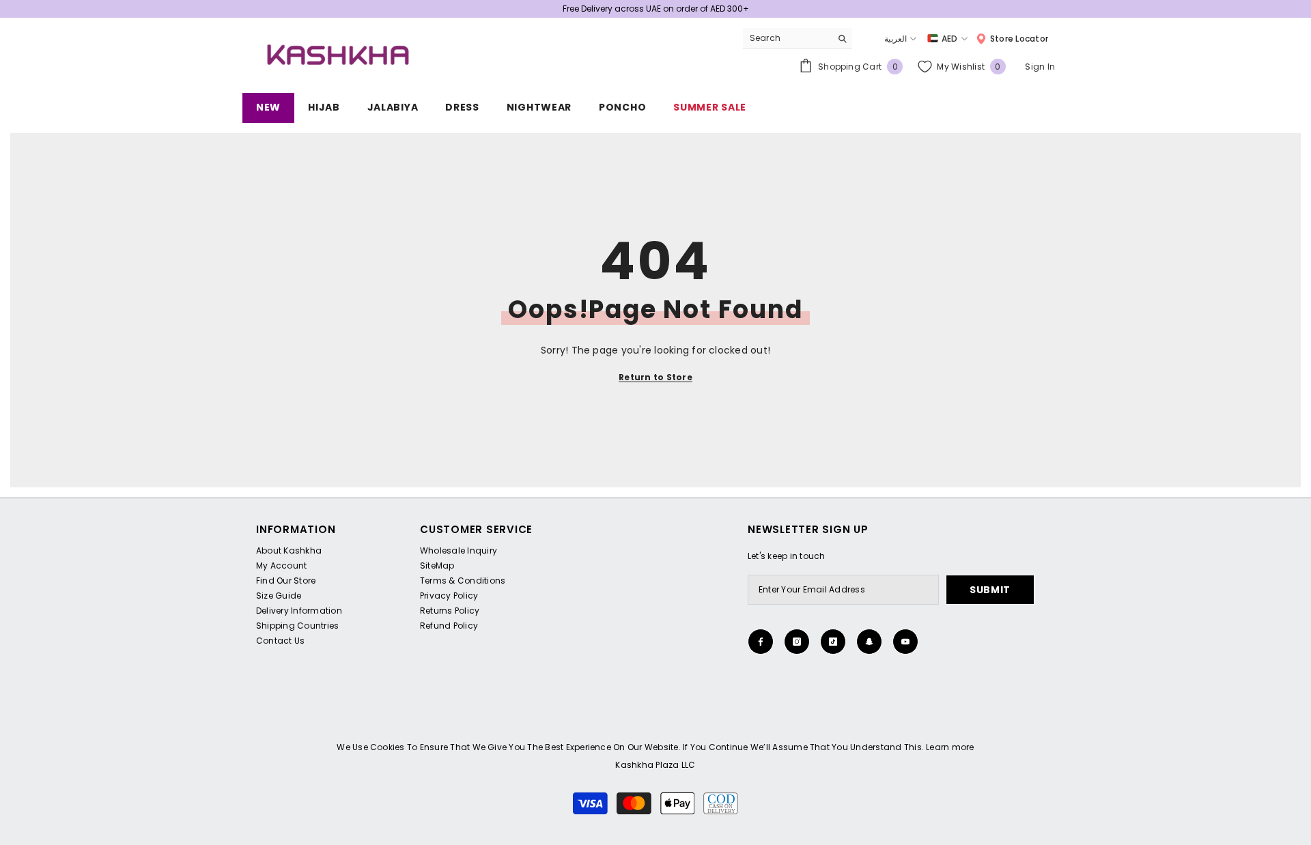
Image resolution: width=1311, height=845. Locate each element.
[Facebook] (761, 642)
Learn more (950, 747)
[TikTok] (833, 642)
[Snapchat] (869, 642)
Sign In (1040, 66)
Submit (990, 590)
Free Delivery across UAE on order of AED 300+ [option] (656, 8)
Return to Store (655, 377)
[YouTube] (905, 642)
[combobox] (787, 38)
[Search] (797, 38)
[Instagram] (797, 642)
